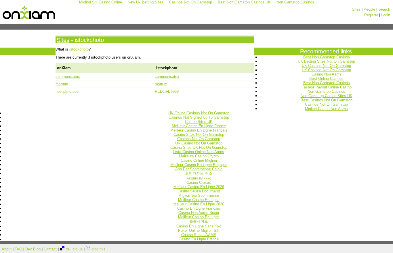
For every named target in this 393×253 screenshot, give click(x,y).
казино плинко (198, 178)
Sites (356, 9)
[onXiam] (29, 20)
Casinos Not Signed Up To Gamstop (199, 117)
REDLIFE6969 (167, 91)
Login (385, 15)
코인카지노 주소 (198, 173)
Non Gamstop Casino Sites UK (326, 96)
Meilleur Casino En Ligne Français (198, 130)
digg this (98, 249)
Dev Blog (33, 249)
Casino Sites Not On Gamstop (198, 134)
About (7, 249)
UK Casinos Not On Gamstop (326, 65)
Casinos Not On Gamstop (326, 104)
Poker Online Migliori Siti (198, 230)
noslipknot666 (67, 91)
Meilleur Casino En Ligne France (199, 126)
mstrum (62, 84)
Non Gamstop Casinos (326, 91)
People (369, 9)
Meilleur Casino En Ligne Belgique (198, 165)
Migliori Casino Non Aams (326, 109)
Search (384, 9)
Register (371, 15)
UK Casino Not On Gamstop (198, 143)
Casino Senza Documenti (199, 191)
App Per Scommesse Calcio (198, 169)
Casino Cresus (198, 182)
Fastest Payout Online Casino (327, 87)
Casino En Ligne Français (198, 208)
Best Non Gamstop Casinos (326, 57)
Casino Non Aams (327, 74)
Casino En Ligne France (199, 239)
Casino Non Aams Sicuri (198, 212)
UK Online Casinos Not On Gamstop (198, 113)
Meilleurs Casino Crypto (199, 156)
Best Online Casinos (326, 78)
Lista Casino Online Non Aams (198, 152)
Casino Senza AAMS (198, 235)
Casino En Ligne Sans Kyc (198, 226)
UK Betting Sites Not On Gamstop (326, 61)
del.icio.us (73, 249)
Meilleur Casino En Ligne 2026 (198, 187)
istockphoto (79, 49)
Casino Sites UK (199, 121)
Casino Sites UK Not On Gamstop (198, 147)
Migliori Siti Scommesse (198, 195)
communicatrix (68, 76)
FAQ (18, 249)
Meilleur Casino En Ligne (199, 200)
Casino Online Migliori (199, 160)
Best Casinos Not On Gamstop (326, 100)
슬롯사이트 (198, 221)
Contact (50, 249)
